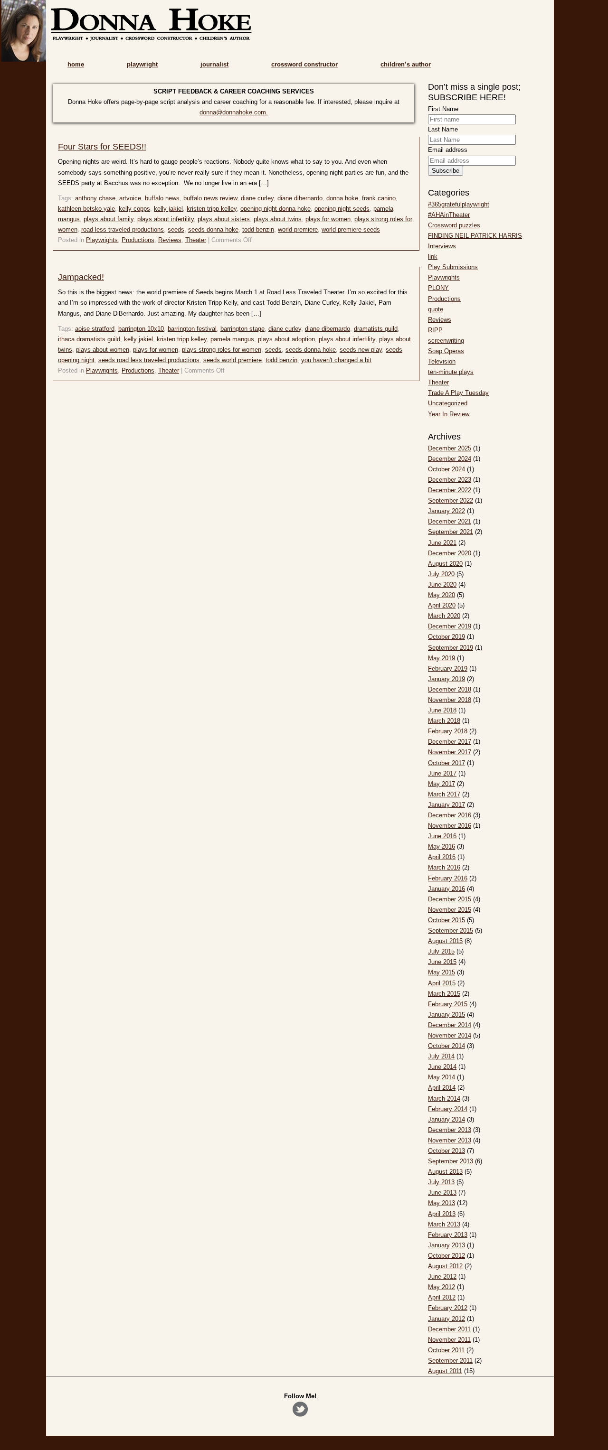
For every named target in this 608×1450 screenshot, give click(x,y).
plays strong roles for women (221, 349)
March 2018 (444, 720)
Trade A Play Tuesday (458, 392)
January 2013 (446, 1245)
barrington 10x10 (141, 328)
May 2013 (441, 1203)
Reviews (169, 239)
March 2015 (444, 993)
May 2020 (441, 595)
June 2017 (442, 773)
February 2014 (447, 1109)
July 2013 (441, 1182)
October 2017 (446, 763)
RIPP (435, 330)
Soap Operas (446, 351)
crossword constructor (304, 64)
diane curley (257, 198)
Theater (195, 239)
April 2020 (442, 605)
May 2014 (441, 1077)
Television (442, 361)
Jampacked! (81, 277)
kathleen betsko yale (86, 208)
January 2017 (446, 804)
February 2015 (447, 1004)
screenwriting (446, 340)
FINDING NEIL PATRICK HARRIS (475, 235)
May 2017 (441, 783)
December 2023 (449, 479)
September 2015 (450, 930)
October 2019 (446, 636)
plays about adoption (286, 339)
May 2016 (441, 846)
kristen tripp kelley (212, 208)
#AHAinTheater (449, 214)
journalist (214, 64)
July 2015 (441, 951)
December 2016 (449, 815)
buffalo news (162, 198)
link (432, 256)
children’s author (405, 64)
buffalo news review (210, 198)
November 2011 (449, 1339)
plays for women (328, 219)
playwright (142, 64)
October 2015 (446, 920)
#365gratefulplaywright (458, 204)
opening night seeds (342, 208)
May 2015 (441, 972)
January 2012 (446, 1318)
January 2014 (446, 1119)
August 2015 (445, 941)
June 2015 (442, 961)
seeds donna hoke (213, 229)
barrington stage (242, 328)
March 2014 (444, 1098)
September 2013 (450, 1161)
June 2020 (442, 584)
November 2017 (449, 752)
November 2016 (449, 825)
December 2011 (449, 1329)
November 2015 (449, 909)
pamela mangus (232, 339)
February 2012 (447, 1307)
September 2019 (450, 647)
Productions (138, 239)
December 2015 (449, 899)
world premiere (298, 229)
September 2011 (450, 1360)
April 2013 (442, 1213)
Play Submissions (453, 267)
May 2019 (441, 658)
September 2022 (450, 500)
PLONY (438, 287)
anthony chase (95, 198)
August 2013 (445, 1171)
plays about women (102, 349)
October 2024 (446, 469)
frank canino (379, 198)
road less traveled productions (122, 229)
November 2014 (449, 1035)
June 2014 (442, 1066)
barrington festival (192, 328)
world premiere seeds (351, 229)
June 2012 (442, 1276)
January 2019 (446, 679)
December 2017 (449, 741)
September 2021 (450, 531)
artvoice (130, 198)
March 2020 (444, 615)
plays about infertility (165, 219)
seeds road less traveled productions (149, 360)
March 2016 (444, 867)
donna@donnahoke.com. (234, 112)
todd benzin (258, 229)
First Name (443, 108)
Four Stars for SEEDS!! (102, 146)
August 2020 (445, 563)
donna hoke (342, 198)
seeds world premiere (232, 360)
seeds (176, 229)
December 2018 (449, 689)
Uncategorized (447, 403)
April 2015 (442, 983)
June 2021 (442, 542)
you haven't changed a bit (336, 360)
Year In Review (448, 414)
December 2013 (449, 1129)
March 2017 (444, 794)
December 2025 (449, 448)
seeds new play (361, 349)
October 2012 (446, 1255)
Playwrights (102, 239)
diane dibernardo (300, 198)
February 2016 (447, 878)
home (75, 64)
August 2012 (445, 1266)
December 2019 (449, 626)
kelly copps (134, 208)
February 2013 (447, 1234)
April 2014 (442, 1087)
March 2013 (444, 1224)
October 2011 (446, 1350)
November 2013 (449, 1140)
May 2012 (441, 1287)
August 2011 (445, 1371)
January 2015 (446, 1014)
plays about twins (278, 219)
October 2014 (446, 1045)
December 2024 (449, 458)
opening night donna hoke (275, 208)
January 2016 (446, 888)
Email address (447, 149)
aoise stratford (94, 328)
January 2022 (446, 511)
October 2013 (446, 1150)
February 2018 (447, 731)
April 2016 (442, 857)
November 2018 (449, 699)
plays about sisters (224, 219)
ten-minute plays (451, 371)
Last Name (443, 129)
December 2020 (449, 553)
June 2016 (442, 836)
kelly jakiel (168, 208)
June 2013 (442, 1192)
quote (435, 309)
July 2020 (441, 574)
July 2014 (441, 1056)
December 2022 (449, 490)
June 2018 (442, 710)
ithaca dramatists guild (89, 339)
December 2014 (449, 1025)
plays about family (108, 219)
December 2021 (449, 521)
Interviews (442, 246)
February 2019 (447, 668)
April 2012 (442, 1297)
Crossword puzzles (454, 225)
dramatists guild (376, 328)
